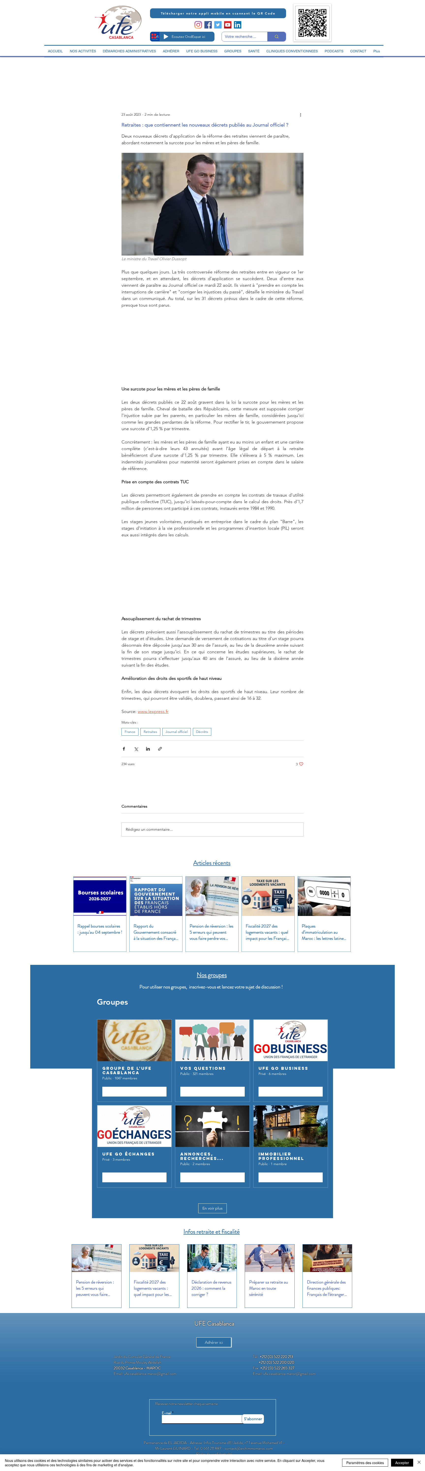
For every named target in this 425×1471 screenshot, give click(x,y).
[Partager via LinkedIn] (148, 745)
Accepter (402, 1462)
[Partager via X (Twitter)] (136, 745)
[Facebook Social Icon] (208, 25)
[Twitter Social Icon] (218, 25)
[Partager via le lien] (160, 745)
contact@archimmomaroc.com (249, 1445)
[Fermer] (419, 1462)
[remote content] (212, 346)
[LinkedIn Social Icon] (237, 25)
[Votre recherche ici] (276, 36)
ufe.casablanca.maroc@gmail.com (150, 1370)
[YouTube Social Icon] (227, 25)
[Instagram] (198, 25)
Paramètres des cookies (365, 1462)
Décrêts (202, 729)
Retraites (150, 729)
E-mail (166, 1410)
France (130, 729)
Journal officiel (177, 729)
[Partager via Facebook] (123, 745)
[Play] (166, 36)
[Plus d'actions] (301, 114)
